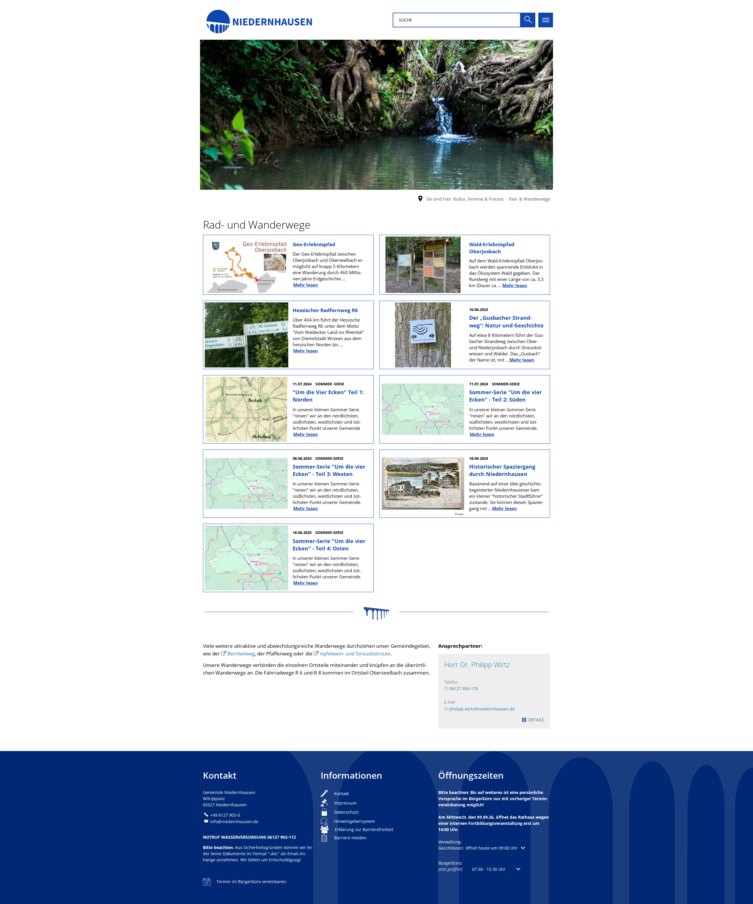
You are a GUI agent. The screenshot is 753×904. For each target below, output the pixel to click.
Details (536, 719)
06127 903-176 (463, 688)
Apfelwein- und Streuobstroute (355, 653)
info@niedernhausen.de (234, 821)
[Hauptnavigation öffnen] (545, 20)
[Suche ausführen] (528, 20)
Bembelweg (241, 653)
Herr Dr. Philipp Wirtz (477, 664)
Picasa (459, 514)
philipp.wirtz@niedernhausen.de (482, 709)
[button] (481, 848)
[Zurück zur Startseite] (259, 19)
